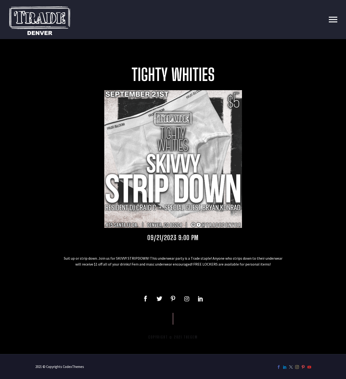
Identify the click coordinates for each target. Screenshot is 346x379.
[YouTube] (309, 367)
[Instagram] (186, 298)
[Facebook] (279, 367)
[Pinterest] (303, 367)
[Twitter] (159, 298)
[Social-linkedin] (200, 298)
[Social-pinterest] (173, 298)
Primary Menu (333, 19)
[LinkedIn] (285, 367)
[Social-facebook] (145, 298)
